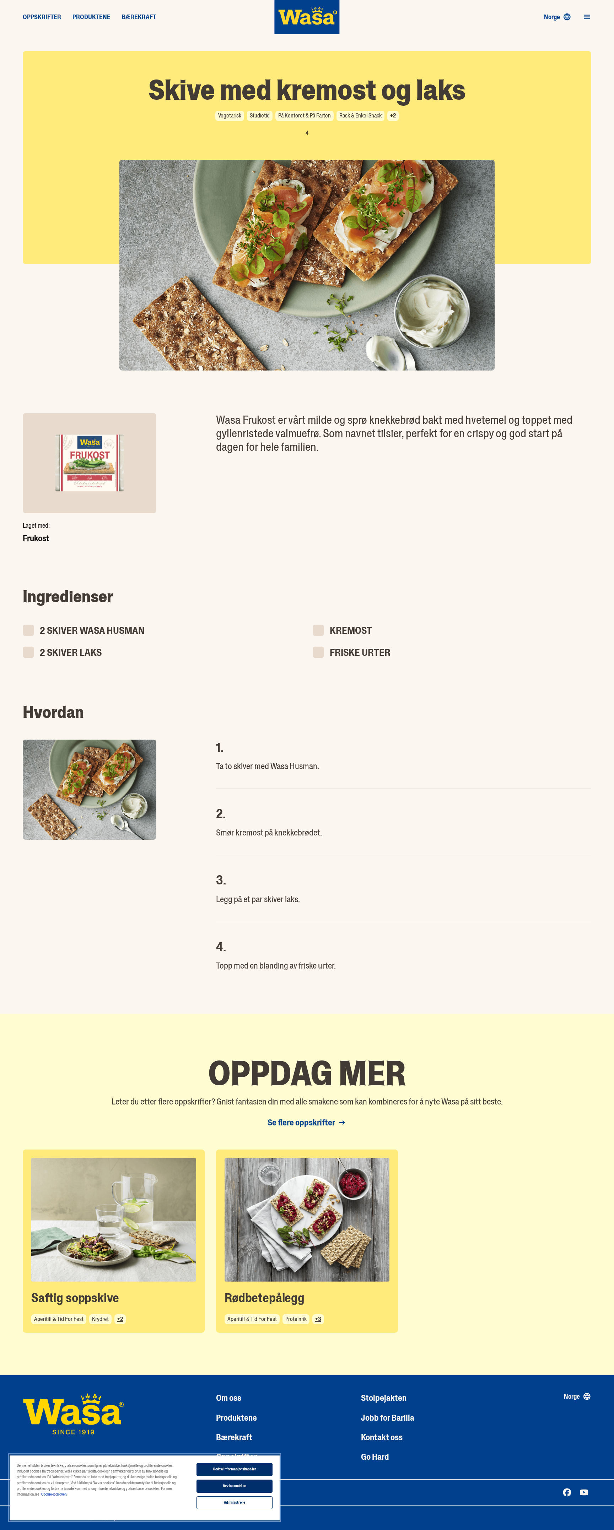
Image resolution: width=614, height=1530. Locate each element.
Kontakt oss (382, 1437)
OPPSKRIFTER (42, 17)
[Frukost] (89, 463)
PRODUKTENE (91, 17)
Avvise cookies (234, 1486)
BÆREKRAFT (139, 17)
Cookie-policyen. (54, 1494)
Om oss (228, 1398)
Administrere (234, 1502)
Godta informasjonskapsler (234, 1469)
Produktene (236, 1418)
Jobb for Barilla (387, 1418)
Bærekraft (234, 1437)
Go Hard (375, 1457)
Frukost (36, 538)
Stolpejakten (383, 1398)
